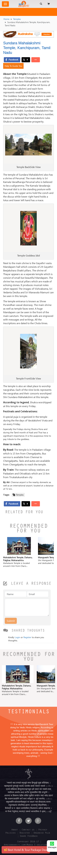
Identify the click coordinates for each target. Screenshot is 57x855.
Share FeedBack (29, 836)
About (14, 830)
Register (27, 637)
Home (6, 18)
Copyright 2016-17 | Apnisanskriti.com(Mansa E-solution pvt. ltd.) (28, 845)
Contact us (28, 830)
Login (17, 637)
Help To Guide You (13, 65)
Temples (17, 18)
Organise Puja (42, 833)
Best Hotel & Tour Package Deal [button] (27, 850)
